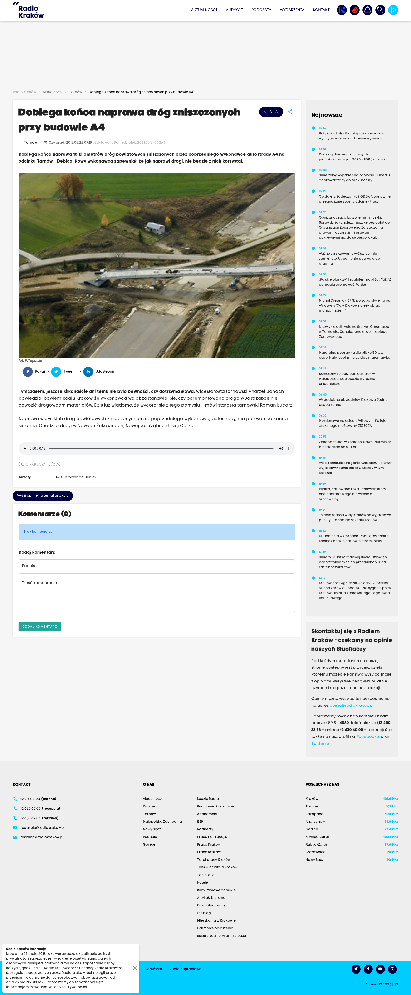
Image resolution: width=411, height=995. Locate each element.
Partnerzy (205, 829)
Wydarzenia (292, 10)
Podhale (150, 837)
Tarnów (75, 92)
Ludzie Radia (208, 799)
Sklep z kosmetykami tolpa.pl (221, 936)
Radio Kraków (25, 92)
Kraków (149, 806)
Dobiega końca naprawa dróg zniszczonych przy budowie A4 (140, 92)
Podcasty (261, 10)
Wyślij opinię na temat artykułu (42, 496)
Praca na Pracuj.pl (212, 837)
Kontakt (321, 10)
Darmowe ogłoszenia (215, 928)
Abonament (207, 814)
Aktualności (204, 10)
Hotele (202, 883)
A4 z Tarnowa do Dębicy (76, 477)
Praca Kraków (209, 844)
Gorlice (149, 844)
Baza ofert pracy (211, 905)
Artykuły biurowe (211, 898)
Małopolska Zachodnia (162, 822)
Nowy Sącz (152, 829)
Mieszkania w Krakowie (216, 921)
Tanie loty (205, 875)
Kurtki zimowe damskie (216, 890)
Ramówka (153, 969)
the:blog (204, 913)
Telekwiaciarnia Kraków (217, 867)
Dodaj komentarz (39, 626)
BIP (200, 822)
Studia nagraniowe (185, 969)
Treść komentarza (39, 583)
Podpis (28, 566)
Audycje (234, 10)
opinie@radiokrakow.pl (352, 706)
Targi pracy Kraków (213, 860)
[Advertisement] (205, 56)
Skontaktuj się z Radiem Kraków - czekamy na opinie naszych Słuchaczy (351, 640)
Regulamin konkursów (216, 806)
